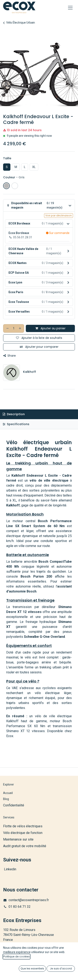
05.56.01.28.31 (22, 237)
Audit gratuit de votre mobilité (24, 846)
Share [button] (11, 356)
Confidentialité (13, 805)
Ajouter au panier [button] (53, 328)
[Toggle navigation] (70, 7)
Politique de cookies (16, 956)
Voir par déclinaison (58, 215)
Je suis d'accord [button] (61, 968)
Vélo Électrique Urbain (20, 22)
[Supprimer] (7, 328)
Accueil (8, 793)
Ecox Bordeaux (19, 233)
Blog (6, 799)
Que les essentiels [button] (32, 968)
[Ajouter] (20, 328)
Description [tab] (15, 414)
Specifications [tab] (17, 424)
